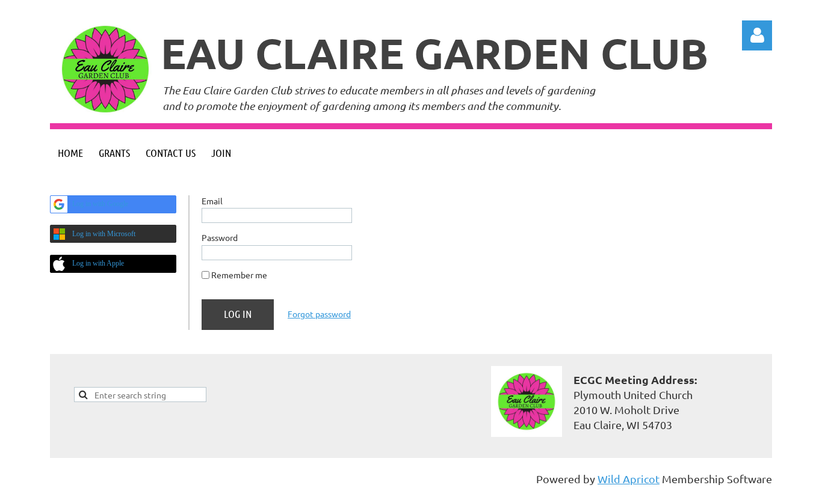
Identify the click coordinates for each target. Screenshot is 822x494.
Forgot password (319, 313)
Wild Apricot (629, 478)
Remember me (239, 274)
